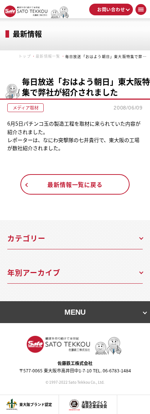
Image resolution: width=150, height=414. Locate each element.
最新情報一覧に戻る (74, 184)
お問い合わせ (111, 9)
